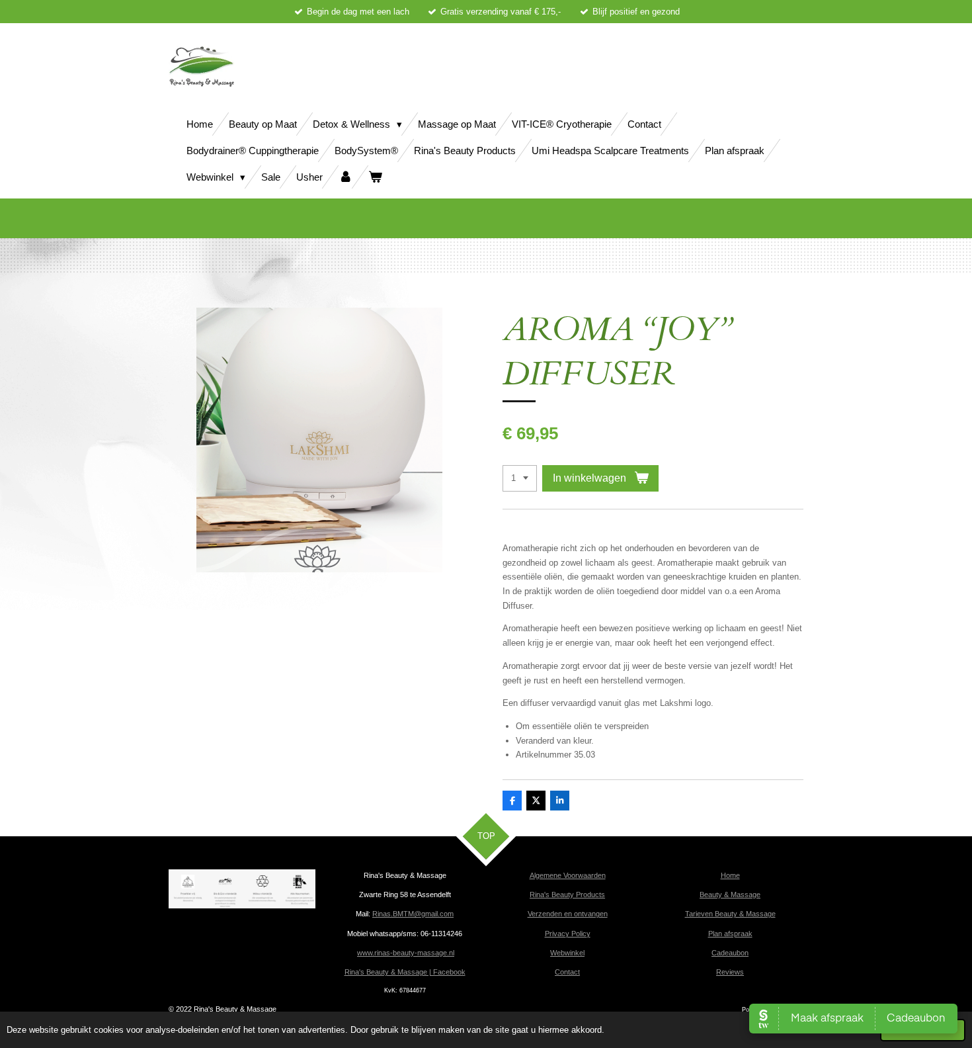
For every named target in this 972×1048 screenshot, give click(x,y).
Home (730, 875)
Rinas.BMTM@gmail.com (413, 914)
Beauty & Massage (730, 894)
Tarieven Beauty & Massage (730, 914)
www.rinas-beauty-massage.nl (405, 953)
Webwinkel (567, 953)
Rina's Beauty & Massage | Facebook (405, 972)
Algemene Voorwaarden (568, 875)
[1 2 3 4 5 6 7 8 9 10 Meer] (520, 478)
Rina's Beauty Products (567, 894)
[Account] (345, 177)
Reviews (730, 972)
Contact (567, 972)
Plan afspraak (730, 934)
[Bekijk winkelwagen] (375, 177)
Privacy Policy (567, 934)
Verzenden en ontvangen (568, 914)
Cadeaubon (730, 953)
